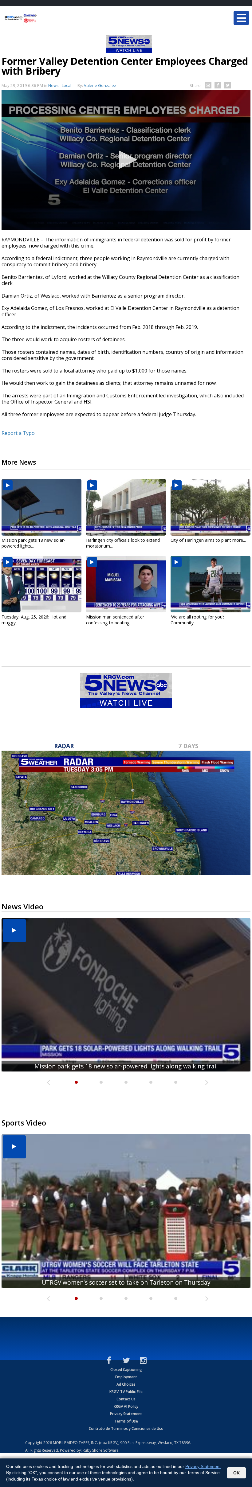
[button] (126, 159)
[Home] (41, 18)
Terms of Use (126, 1421)
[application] (126, 160)
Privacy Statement (126, 1413)
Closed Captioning (126, 1369)
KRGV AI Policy (126, 1406)
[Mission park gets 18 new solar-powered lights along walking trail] (41, 507)
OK (236, 1472)
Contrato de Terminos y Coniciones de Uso (126, 1428)
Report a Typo (18, 433)
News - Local (59, 85)
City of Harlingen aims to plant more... (208, 540)
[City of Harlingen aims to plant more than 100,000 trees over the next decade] (210, 507)
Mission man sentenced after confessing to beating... (115, 620)
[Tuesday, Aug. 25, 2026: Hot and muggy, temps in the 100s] (41, 584)
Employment (126, 1377)
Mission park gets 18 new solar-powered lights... (33, 543)
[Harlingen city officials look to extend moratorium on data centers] (126, 507)
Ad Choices (126, 1384)
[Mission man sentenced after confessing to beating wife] (126, 584)
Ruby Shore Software (101, 1450)
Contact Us (126, 1399)
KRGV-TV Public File (126, 1391)
